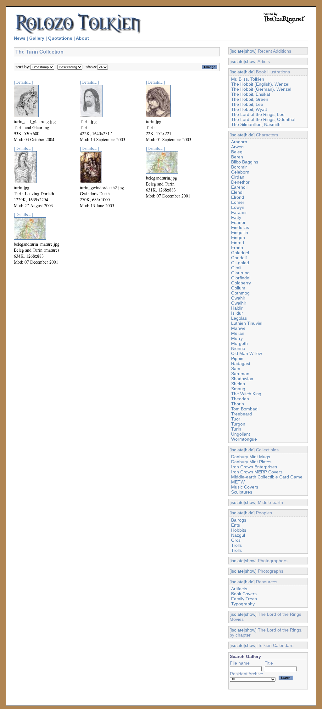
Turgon (238, 423)
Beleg (236, 151)
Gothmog (240, 292)
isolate (237, 51)
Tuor (235, 418)
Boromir (239, 166)
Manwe (238, 328)
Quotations (60, 38)
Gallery (36, 38)
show (250, 51)
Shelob (238, 383)
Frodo (237, 247)
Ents (235, 525)
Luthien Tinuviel (246, 323)
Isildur (237, 313)
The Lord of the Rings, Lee (258, 114)
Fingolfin (239, 232)
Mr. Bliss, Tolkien (247, 79)
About (82, 38)
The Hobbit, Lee (247, 104)
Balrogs (238, 520)
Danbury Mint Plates (251, 461)
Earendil (239, 187)
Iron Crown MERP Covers (256, 471)
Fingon (238, 237)
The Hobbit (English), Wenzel (260, 84)
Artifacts (239, 588)
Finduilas (240, 227)
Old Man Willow (246, 353)
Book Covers (244, 593)
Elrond (237, 197)
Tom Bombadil (245, 408)
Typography (243, 603)
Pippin (237, 358)
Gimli (236, 267)
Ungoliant (240, 434)
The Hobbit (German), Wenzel (261, 89)
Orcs (236, 540)
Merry (237, 338)
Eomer (237, 202)
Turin (236, 429)
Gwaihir (238, 303)
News (19, 38)
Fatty (236, 217)
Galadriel (240, 252)
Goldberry (241, 282)
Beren (237, 156)
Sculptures (241, 492)
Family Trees (244, 598)
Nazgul (238, 535)
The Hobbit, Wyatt (249, 109)
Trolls (236, 545)
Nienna (238, 348)
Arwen (237, 146)
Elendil (237, 192)
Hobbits (238, 530)
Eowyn (237, 207)
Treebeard (241, 413)
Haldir (237, 308)
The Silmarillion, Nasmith (255, 124)
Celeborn (240, 171)
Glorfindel (240, 277)
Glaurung (240, 272)
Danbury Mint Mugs (250, 456)
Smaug (238, 388)
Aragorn (239, 141)
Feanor (238, 222)
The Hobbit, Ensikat (250, 94)
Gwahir (238, 297)
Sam (235, 368)
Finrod (237, 242)
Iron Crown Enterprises (254, 466)
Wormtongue (244, 439)
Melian (237, 333)
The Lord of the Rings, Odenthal (263, 119)
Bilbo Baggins (244, 161)
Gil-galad (240, 262)
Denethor (240, 182)
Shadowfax (242, 378)
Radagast (240, 363)
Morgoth (239, 343)
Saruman (240, 373)
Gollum (238, 287)
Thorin (237, 403)
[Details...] (23, 82)
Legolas (239, 318)
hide (249, 71)
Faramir (239, 212)
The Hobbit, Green (249, 99)
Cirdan (237, 177)
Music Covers (244, 486)
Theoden (240, 398)
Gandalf (239, 257)
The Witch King (246, 393)
